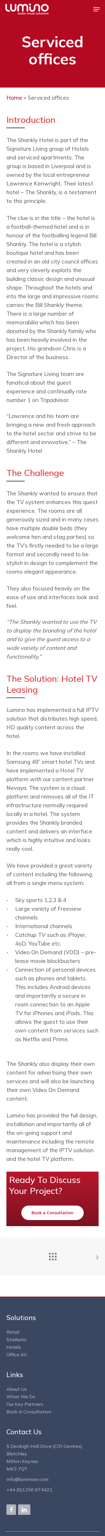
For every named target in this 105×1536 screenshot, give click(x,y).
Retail (12, 1332)
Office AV (16, 1354)
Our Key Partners (24, 1404)
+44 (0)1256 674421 (29, 1490)
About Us (16, 1389)
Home (14, 97)
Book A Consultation (28, 1412)
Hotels (13, 1347)
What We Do (20, 1396)
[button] (96, 9)
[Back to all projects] (52, 1255)
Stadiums (16, 1339)
